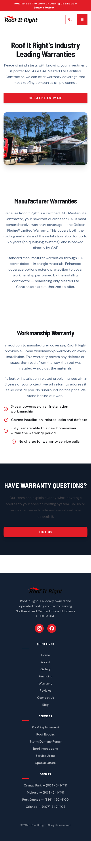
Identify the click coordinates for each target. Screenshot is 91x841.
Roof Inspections (45, 749)
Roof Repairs (45, 734)
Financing (45, 676)
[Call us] (69, 19)
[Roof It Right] (21, 19)
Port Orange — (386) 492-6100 (45, 800)
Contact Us (45, 698)
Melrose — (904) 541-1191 (45, 792)
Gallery (45, 669)
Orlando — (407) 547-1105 (45, 807)
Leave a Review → (45, 7)
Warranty (45, 683)
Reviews (45, 690)
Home (45, 655)
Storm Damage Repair (45, 741)
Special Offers (45, 763)
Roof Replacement (45, 727)
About (45, 662)
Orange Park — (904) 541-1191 (45, 785)
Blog (45, 705)
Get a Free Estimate (45, 98)
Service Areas (45, 756)
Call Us (45, 532)
